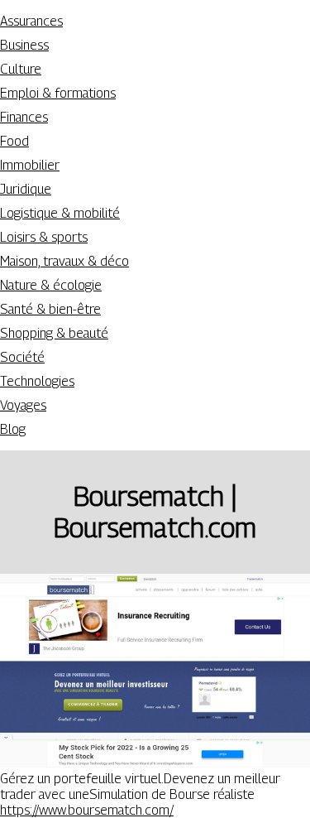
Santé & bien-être (50, 309)
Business (24, 45)
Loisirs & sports (44, 237)
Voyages (23, 405)
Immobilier (30, 165)
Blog (13, 429)
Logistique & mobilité (60, 213)
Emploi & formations (58, 93)
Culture (20, 69)
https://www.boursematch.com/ (87, 810)
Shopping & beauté (54, 333)
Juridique (25, 189)
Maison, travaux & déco (64, 261)
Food (14, 141)
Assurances (31, 21)
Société (22, 357)
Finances (24, 117)
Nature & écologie (51, 285)
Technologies (37, 381)
